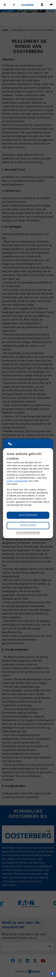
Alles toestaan (28, 515)
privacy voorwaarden (17, 481)
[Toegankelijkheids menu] (52, 973)
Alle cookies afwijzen (28, 533)
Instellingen (28, 525)
